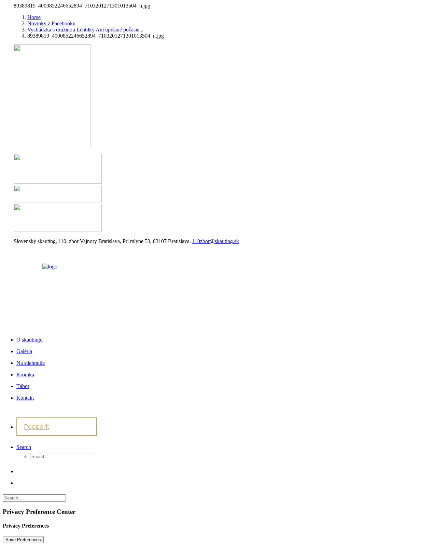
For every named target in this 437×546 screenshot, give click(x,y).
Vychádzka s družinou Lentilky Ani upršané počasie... (85, 29)
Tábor (22, 386)
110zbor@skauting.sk (215, 241)
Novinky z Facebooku (51, 23)
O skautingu (29, 340)
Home (34, 17)
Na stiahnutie (30, 363)
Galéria (24, 351)
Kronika (25, 374)
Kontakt (25, 398)
